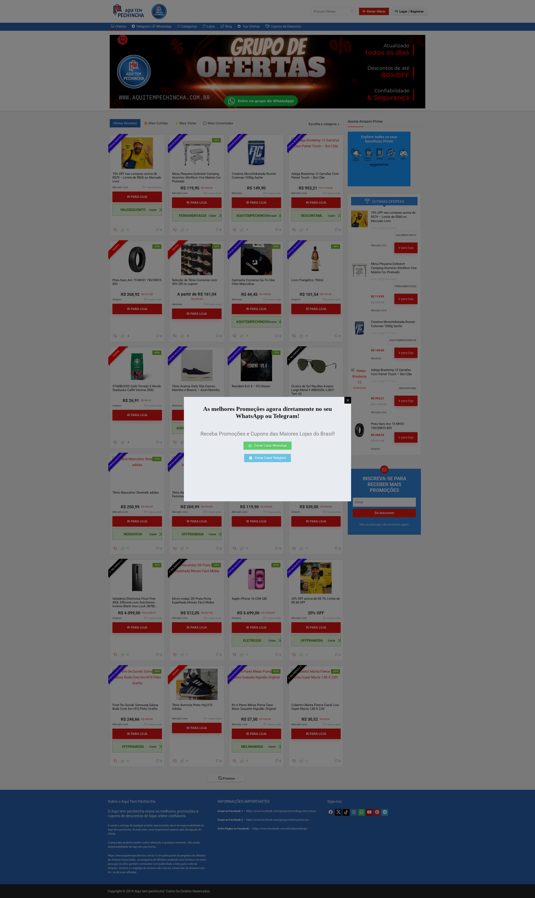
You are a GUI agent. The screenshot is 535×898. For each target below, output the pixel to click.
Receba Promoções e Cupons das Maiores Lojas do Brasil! (267, 434)
